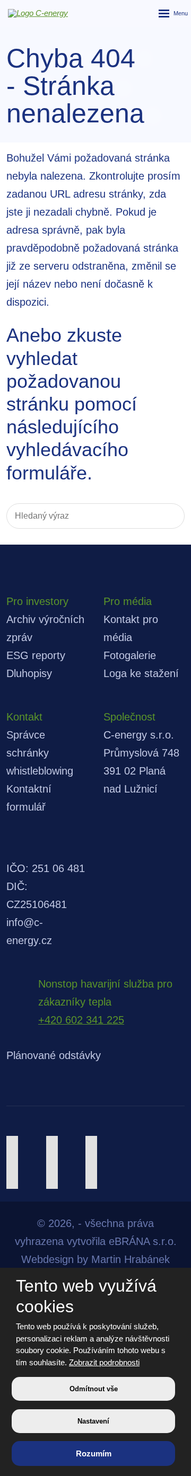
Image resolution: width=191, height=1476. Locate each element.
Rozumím (93, 1453)
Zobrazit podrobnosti (104, 1362)
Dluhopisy (29, 673)
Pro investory (37, 601)
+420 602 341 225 (81, 1020)
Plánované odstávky (53, 1055)
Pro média (127, 601)
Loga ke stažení (141, 673)
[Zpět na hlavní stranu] (32, 13)
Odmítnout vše (94, 1389)
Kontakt (24, 717)
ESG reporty (35, 655)
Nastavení (93, 1421)
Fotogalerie (129, 655)
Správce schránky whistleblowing (39, 753)
